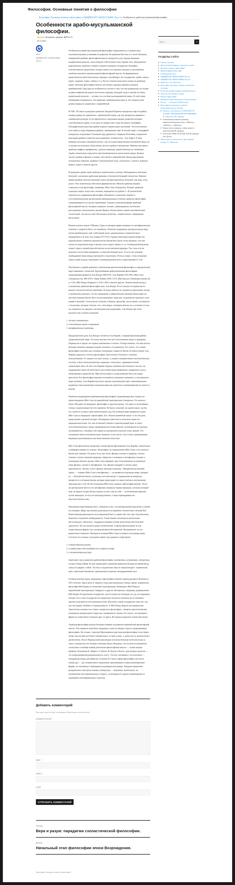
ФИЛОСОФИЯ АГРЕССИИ (170, 71)
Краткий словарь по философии (172, 68)
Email (40, 773)
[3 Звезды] (41, 37)
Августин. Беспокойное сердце (172, 93)
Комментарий (44, 719)
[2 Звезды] (39, 37)
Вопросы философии (168, 96)
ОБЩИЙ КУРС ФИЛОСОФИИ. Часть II (175, 79)
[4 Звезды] (42, 37)
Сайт (38, 787)
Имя (39, 760)
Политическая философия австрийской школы (177, 91)
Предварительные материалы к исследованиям (178, 99)
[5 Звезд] (44, 37)
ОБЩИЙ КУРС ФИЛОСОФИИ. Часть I (175, 76)
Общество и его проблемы (170, 82)
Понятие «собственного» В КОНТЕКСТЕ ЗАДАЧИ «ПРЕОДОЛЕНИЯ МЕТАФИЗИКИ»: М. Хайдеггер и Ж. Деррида (180, 114)
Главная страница (167, 62)
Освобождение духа (168, 73)
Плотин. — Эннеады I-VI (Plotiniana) (174, 102)
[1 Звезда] (37, 37)
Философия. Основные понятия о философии (72, 9)
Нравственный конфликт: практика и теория (177, 65)
